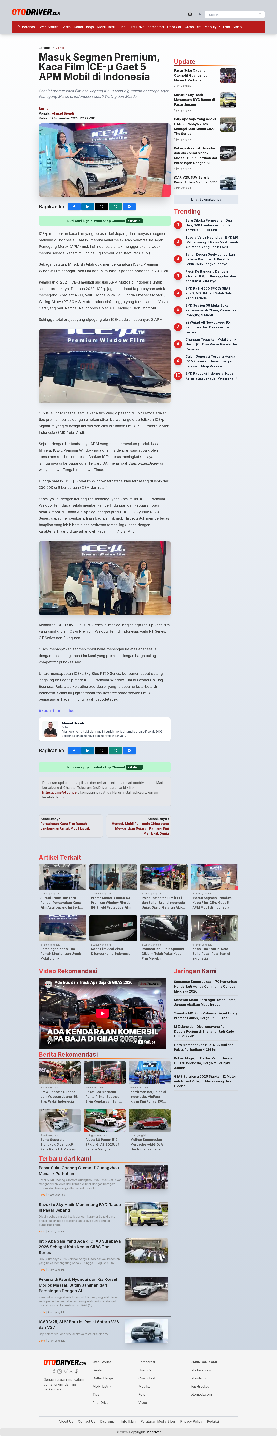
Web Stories (49, 27)
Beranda (28, 27)
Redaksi (213, 1421)
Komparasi (156, 27)
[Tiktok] (76, 1371)
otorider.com (200, 1378)
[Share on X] (101, 206)
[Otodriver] (36, 12)
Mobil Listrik (106, 27)
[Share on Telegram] (129, 206)
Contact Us (86, 1421)
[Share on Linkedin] (87, 206)
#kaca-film (50, 710)
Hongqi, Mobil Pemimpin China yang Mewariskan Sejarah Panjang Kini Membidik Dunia (140, 828)
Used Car (174, 27)
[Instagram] (59, 1371)
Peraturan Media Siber (158, 1421)
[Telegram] (65, 1371)
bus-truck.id (200, 1386)
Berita (66, 27)
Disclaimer (108, 1421)
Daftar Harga (84, 27)
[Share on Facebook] (74, 206)
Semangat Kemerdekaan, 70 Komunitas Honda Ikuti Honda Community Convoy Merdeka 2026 (205, 986)
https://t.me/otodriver (60, 792)
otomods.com (201, 1394)
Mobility (211, 27)
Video (237, 27)
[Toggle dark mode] (200, 14)
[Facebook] (53, 1371)
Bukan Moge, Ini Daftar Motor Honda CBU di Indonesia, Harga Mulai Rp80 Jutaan (203, 1063)
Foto (226, 27)
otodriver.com (201, 1370)
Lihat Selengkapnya (206, 199)
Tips (122, 27)
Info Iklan (128, 1421)
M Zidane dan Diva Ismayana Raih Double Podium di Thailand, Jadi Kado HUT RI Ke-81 (204, 1031)
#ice (70, 710)
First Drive (136, 27)
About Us (65, 1421)
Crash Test (193, 27)
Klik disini (134, 221)
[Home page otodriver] (190, 14)
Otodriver (153, 1432)
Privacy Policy (191, 1421)
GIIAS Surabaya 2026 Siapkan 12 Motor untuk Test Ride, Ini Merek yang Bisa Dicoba (205, 1081)
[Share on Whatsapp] (115, 206)
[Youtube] (70, 1371)
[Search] (260, 14)
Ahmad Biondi (63, 113)
